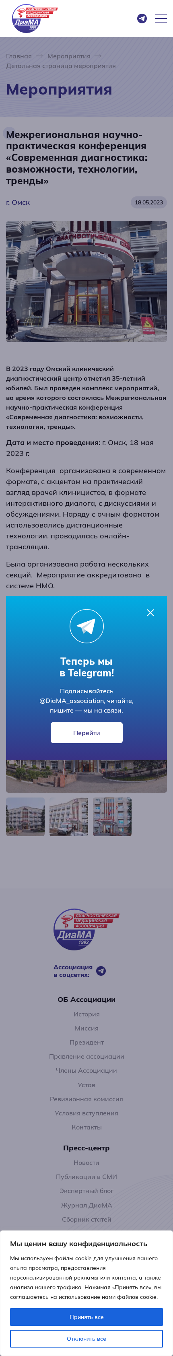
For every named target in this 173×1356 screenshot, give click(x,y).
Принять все (87, 1317)
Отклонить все (86, 1338)
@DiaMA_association (71, 700)
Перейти (86, 732)
